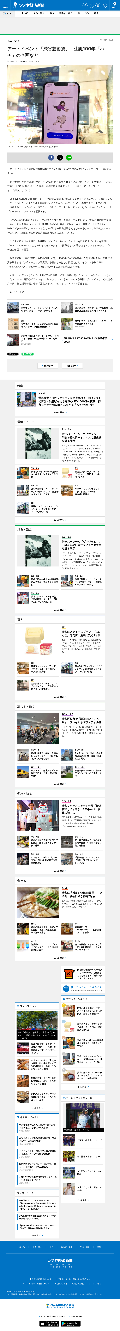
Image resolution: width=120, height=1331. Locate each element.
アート (12, 61)
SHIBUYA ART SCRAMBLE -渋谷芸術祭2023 (85, 340)
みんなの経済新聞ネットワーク (60, 1306)
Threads (104, 5)
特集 (96, 13)
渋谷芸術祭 (35, 61)
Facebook (85, 5)
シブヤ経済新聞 (28, 5)
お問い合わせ (61, 1284)
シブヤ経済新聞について (41, 1279)
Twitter (91, 5)
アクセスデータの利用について (37, 1284)
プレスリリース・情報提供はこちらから (74, 1279)
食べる (25, 13)
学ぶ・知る (83, 13)
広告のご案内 (78, 1284)
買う (52, 13)
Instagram (97, 5)
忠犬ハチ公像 (23, 61)
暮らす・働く (66, 13)
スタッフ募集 (96, 1284)
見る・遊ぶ (39, 13)
